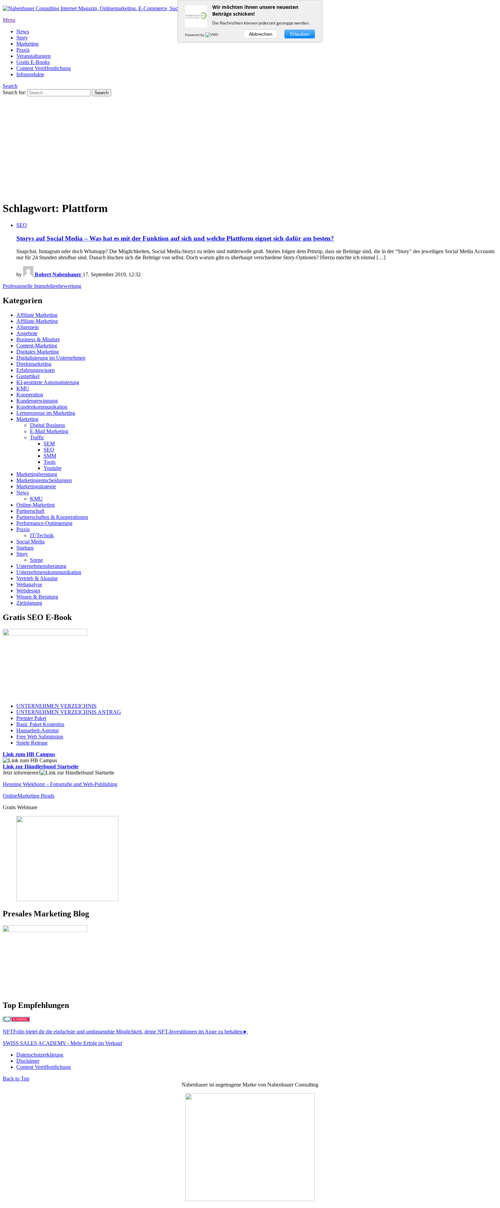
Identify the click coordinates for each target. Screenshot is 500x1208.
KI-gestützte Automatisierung (47, 382)
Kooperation (29, 394)
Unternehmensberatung (41, 566)
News (22, 31)
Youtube (53, 468)
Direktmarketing (33, 364)
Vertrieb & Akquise (37, 578)
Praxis (23, 50)
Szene (36, 560)
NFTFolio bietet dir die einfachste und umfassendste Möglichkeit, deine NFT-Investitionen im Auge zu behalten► (125, 1031)
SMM (50, 456)
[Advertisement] (250, 147)
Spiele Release (32, 743)
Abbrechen (260, 34)
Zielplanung (29, 603)
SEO (21, 225)
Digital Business (47, 425)
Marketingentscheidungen (44, 480)
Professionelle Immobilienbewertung (42, 286)
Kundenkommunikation (41, 407)
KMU (22, 388)
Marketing (27, 44)
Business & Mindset (38, 339)
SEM (49, 443)
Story (22, 37)
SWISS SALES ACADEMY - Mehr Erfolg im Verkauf (62, 1043)
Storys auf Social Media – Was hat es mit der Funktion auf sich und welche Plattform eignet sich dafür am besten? (175, 238)
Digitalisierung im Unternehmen (50, 358)
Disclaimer (27, 1061)
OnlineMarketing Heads (28, 796)
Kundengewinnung (37, 401)
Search (10, 86)
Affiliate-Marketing (37, 321)
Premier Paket (31, 718)
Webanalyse (29, 584)
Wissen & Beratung (37, 597)
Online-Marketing (35, 505)
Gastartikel (27, 376)
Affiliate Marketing (36, 315)
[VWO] (212, 34)
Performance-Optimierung (44, 523)
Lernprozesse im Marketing (45, 413)
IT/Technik (42, 535)
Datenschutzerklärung (39, 1055)
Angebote (26, 333)
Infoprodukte (30, 74)
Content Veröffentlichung (43, 68)
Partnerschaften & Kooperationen (52, 517)
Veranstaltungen (33, 56)
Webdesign (28, 590)
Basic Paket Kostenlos (40, 724)
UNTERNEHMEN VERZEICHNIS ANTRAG (68, 712)
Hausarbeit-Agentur (37, 730)
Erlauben (300, 34)
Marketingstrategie (36, 486)
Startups (25, 548)
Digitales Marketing (37, 352)
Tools (49, 462)
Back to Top (16, 1078)
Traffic (37, 437)
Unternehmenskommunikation (48, 572)
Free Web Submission (39, 736)
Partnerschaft (30, 511)
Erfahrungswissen (35, 370)
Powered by (195, 34)
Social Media (30, 541)
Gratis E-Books (33, 62)
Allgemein (27, 327)
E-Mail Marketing (49, 431)
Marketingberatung (36, 474)
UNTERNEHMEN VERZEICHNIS (56, 706)
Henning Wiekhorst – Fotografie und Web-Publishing (60, 784)
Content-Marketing (36, 345)
